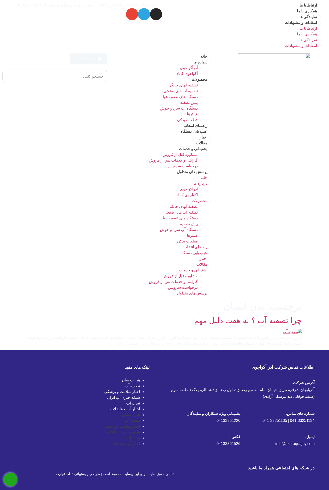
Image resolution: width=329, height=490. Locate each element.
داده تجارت (63, 474)
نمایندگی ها (308, 16)
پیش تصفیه (189, 102)
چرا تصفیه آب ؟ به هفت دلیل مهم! (247, 320)
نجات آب (133, 403)
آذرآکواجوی (189, 67)
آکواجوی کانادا (187, 73)
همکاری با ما (307, 11)
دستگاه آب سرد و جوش (179, 108)
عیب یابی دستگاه (193, 131)
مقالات (201, 143)
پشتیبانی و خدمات (193, 148)
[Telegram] (144, 14)
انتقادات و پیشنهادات (301, 22)
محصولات (199, 79)
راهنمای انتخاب (195, 125)
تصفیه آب (132, 386)
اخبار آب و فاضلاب (125, 409)
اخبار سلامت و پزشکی (122, 392)
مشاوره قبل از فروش (180, 154)
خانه (204, 56)
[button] (54, 67)
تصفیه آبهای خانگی (183, 85)
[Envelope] (132, 14)
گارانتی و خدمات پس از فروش (173, 160)
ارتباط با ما (308, 5)
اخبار (203, 137)
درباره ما (200, 62)
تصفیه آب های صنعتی (181, 91)
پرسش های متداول (192, 172)
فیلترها (192, 114)
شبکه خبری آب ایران (123, 397)
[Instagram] (156, 14)
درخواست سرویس (183, 166)
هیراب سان (131, 380)
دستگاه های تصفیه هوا (180, 96)
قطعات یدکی (187, 120)
